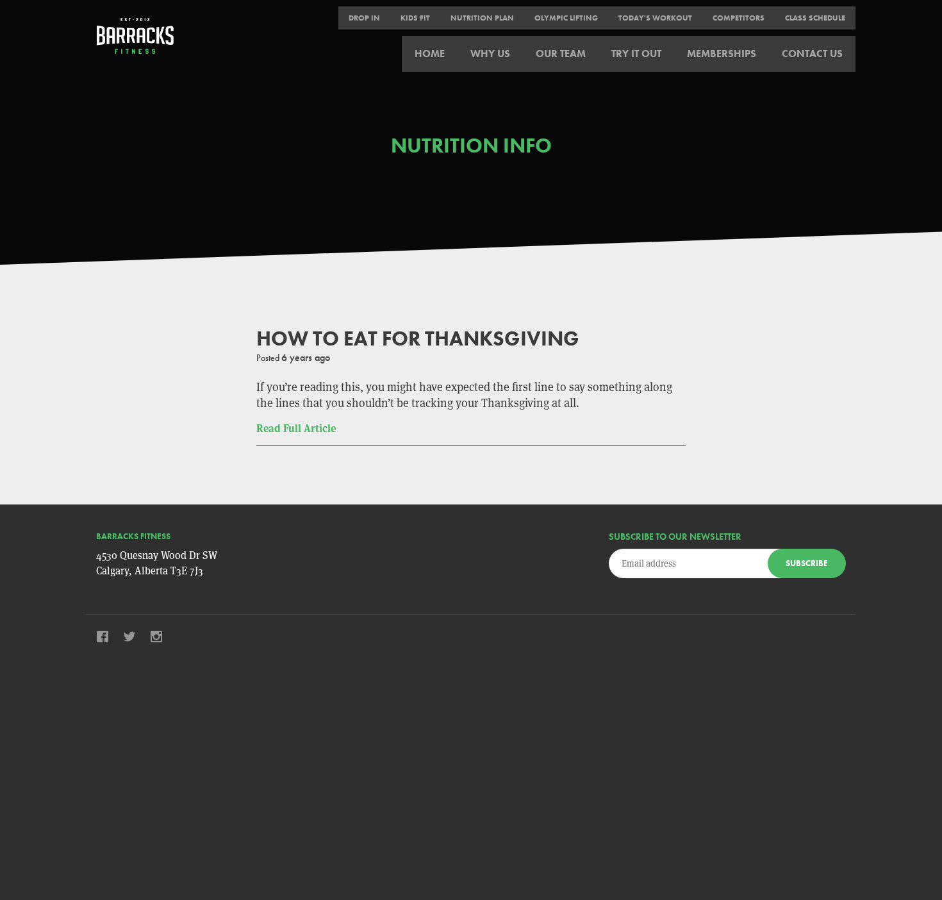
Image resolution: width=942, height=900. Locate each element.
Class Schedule (815, 18)
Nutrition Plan (482, 18)
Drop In (364, 18)
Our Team (561, 53)
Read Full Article (296, 428)
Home (430, 53)
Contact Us (812, 53)
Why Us (490, 53)
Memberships (721, 53)
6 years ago (305, 357)
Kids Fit (415, 18)
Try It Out (636, 53)
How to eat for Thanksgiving (417, 339)
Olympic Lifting (566, 18)
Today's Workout (655, 18)
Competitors (738, 18)
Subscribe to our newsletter (675, 536)
